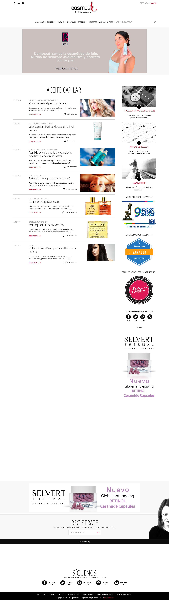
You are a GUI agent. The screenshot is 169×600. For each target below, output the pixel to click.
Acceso (153, 3)
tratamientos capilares (48, 100)
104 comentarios (71, 212)
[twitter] (18, 3)
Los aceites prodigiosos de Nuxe (44, 202)
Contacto (143, 3)
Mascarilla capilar (44, 124)
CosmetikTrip (87, 594)
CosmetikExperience (104, 594)
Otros (110, 22)
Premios (51, 594)
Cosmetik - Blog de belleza (82, 598)
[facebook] (14, 3)
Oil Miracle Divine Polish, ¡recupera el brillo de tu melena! (52, 250)
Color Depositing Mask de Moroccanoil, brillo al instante (51, 128)
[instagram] (23, 3)
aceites (32, 124)
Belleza (50, 22)
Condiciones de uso (123, 594)
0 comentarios (72, 167)
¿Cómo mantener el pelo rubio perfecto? (48, 103)
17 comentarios (71, 189)
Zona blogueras (123, 22)
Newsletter (73, 594)
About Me (41, 594)
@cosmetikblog (84, 541)
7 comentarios (72, 262)
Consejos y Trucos (37, 175)
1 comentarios (72, 114)
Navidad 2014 (42, 199)
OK (98, 532)
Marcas (102, 22)
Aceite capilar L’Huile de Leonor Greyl (46, 225)
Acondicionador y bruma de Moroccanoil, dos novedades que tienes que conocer (50, 154)
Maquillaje (39, 22)
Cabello (32, 100)
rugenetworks (108, 598)
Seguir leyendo (35, 114)
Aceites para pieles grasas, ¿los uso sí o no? (49, 178)
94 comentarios (71, 236)
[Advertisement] (139, 442)
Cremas (60, 22)
